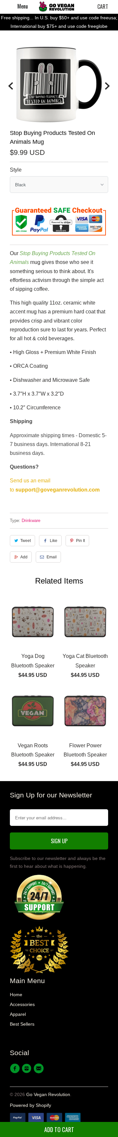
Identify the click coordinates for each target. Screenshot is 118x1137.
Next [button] (107, 86)
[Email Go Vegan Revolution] (40, 1068)
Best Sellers (22, 1024)
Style (16, 170)
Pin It (80, 540)
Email (52, 557)
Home (16, 994)
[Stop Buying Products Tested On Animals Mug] (59, 84)
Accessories (22, 1004)
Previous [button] (10, 86)
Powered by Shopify (30, 1105)
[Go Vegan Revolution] (56, 6)
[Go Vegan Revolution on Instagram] (27, 1068)
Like (53, 540)
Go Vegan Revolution (48, 1094)
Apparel (18, 1014)
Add (24, 557)
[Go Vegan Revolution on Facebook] (16, 1068)
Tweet (25, 540)
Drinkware (31, 520)
